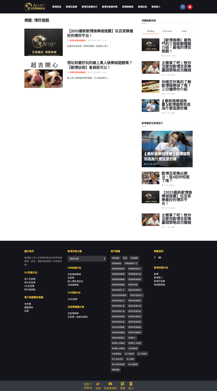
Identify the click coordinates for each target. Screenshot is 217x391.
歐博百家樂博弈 (135, 290)
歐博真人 (132, 338)
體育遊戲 (115, 369)
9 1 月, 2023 (169, 185)
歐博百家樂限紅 (118, 338)
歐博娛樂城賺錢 (118, 279)
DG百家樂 (29, 285)
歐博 (125, 258)
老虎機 (27, 303)
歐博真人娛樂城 (118, 343)
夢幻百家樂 (29, 282)
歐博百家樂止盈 (118, 311)
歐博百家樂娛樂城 (119, 295)
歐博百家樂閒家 (135, 332)
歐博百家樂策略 (118, 316)
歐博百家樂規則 (135, 322)
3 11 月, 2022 (169, 227)
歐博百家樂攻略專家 (78, 40)
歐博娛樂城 (127, 6)
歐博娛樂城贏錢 (135, 279)
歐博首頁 (56, 6)
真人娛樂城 (129, 353)
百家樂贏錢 (133, 348)
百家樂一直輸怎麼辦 (78, 316)
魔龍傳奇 (28, 307)
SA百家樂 (72, 299)
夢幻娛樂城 (29, 289)
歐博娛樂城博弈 (118, 268)
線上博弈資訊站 (75, 281)
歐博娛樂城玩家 (135, 274)
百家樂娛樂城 (74, 274)
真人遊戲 (130, 359)
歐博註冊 (142, 6)
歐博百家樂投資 (135, 300)
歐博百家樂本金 (118, 306)
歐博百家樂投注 (118, 300)
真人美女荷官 (117, 359)
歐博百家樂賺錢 (118, 327)
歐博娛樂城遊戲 (118, 284)
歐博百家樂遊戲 (118, 332)
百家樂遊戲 (116, 353)
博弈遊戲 (115, 258)
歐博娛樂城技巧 (135, 268)
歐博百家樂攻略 (110, 6)
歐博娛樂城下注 (131, 263)
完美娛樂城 (73, 284)
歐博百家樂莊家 (118, 322)
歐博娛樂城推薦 (118, 274)
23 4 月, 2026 (95, 40)
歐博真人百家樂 (135, 343)
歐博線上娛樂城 (118, 348)
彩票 (26, 310)
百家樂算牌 (73, 313)
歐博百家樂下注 (118, 290)
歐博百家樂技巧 (89, 6)
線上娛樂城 (133, 364)
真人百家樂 (29, 278)
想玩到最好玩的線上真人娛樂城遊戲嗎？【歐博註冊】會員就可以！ (99, 65)
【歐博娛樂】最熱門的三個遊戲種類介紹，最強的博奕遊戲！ (176, 45)
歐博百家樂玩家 (135, 311)
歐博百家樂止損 (135, 306)
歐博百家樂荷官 (135, 316)
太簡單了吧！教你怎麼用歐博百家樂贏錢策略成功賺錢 (176, 66)
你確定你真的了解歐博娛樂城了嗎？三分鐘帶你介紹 (176, 85)
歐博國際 (134, 258)
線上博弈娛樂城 (118, 364)
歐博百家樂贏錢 (135, 327)
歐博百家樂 (71, 6)
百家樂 (71, 277)
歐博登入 (156, 6)
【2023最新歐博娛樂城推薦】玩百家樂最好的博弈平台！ (100, 33)
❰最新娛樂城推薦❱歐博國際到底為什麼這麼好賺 (176, 104)
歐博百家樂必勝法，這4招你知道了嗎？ (176, 176)
